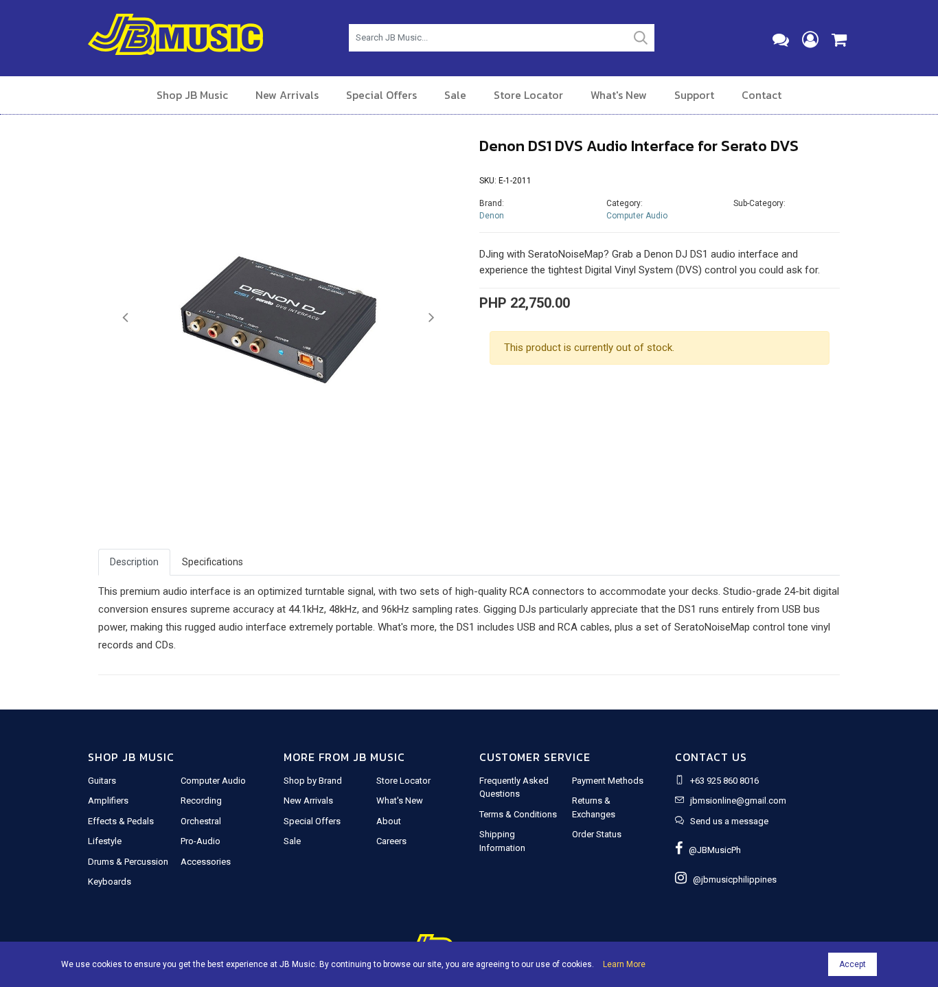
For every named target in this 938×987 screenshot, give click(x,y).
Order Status (596, 834)
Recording (201, 800)
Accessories (206, 861)
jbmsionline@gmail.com (738, 800)
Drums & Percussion (128, 861)
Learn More (624, 964)
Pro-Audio (200, 841)
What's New (619, 95)
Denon (491, 215)
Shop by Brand (313, 780)
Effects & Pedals (121, 821)
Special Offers (381, 95)
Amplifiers (108, 800)
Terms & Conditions (518, 814)
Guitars (102, 780)
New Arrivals (287, 95)
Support (694, 95)
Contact (761, 95)
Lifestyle (105, 841)
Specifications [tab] (212, 561)
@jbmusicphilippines (732, 879)
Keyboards (109, 881)
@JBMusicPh (712, 850)
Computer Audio (636, 215)
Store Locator (528, 95)
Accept (852, 964)
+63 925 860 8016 (724, 780)
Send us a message (729, 821)
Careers (391, 841)
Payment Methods (607, 780)
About (388, 821)
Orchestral (201, 821)
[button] (125, 318)
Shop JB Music (192, 95)
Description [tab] (134, 561)
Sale (455, 95)
